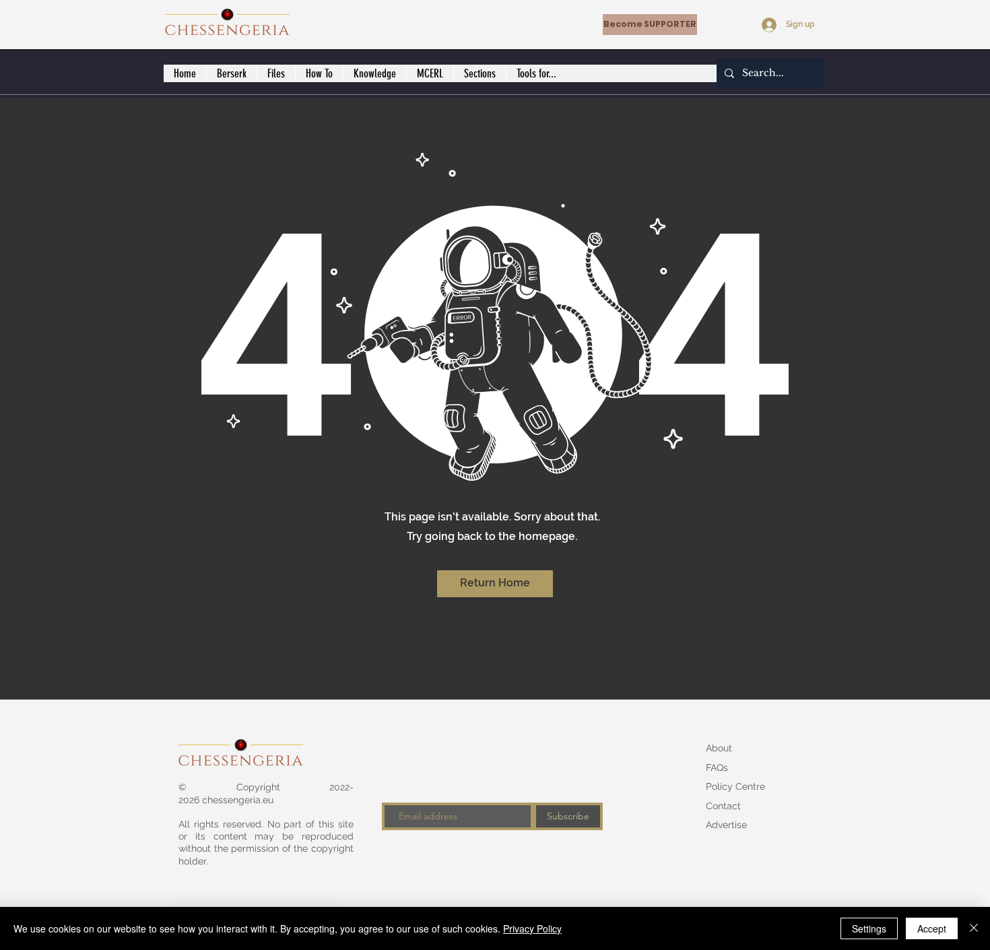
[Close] (974, 928)
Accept (931, 928)
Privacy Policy (532, 928)
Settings (869, 928)
